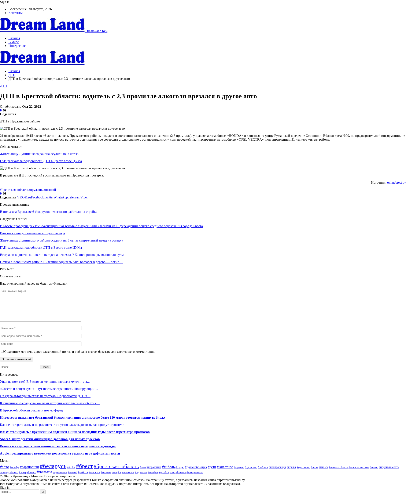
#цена (173, 472)
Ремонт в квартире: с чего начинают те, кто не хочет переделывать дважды (58, 446)
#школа (181, 472)
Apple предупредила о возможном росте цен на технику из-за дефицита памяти (60, 453)
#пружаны (35, 189)
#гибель (168, 467)
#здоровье (251, 467)
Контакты (15, 13)
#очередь (5, 472)
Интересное (17, 46)
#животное (225, 467)
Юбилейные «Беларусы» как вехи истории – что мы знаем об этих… (50, 403)
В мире (13, 42)
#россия (94, 472)
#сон (114, 472)
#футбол (164, 472)
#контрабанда (277, 467)
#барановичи (29, 467)
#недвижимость (389, 467)
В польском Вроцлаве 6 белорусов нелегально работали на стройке (48, 211)
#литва (314, 467)
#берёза (71, 467)
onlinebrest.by (396, 182)
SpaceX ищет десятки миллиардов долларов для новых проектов (50, 439)
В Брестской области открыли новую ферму (31, 410)
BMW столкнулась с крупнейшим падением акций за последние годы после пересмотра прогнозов (75, 432)
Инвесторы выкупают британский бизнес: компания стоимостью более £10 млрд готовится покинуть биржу (83, 417)
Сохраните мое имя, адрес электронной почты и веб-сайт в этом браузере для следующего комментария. (79, 351)
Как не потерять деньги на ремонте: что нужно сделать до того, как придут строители (62, 424)
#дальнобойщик (196, 467)
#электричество (195, 472)
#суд (137, 472)
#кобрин (263, 467)
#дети (212, 467)
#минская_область (338, 467)
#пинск (14, 472)
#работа (83, 472)
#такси (143, 472)
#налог (374, 467)
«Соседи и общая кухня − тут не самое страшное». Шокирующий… (49, 389)
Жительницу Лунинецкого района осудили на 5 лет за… (41, 154)
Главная (14, 38)
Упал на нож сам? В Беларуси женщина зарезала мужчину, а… (45, 381)
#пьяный (49, 189)
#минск (323, 467)
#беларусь (53, 466)
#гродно (180, 467)
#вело (143, 467)
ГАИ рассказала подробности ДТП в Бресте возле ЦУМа (41, 161)
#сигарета (106, 472)
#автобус (14, 467)
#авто (4, 467)
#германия (154, 467)
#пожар (22, 472)
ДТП (3, 86)
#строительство (126, 472)
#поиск (31, 472)
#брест (84, 466)
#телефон (153, 472)
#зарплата (239, 467)
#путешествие (60, 472)
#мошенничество (358, 467)
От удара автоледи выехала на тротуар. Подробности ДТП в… (45, 396)
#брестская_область (14, 189)
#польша (44, 472)
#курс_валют (303, 467)
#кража (291, 467)
